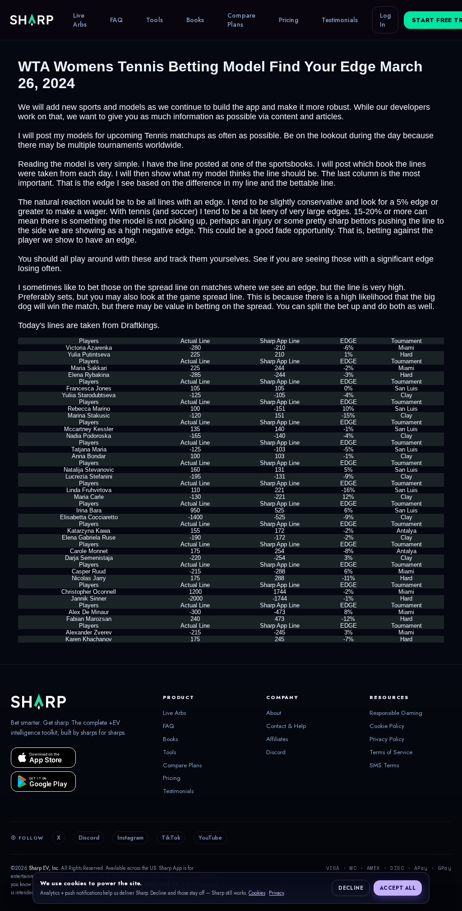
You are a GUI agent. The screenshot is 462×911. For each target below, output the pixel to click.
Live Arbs (80, 20)
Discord (276, 752)
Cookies (257, 893)
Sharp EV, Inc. (44, 868)
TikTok (171, 838)
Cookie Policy (387, 726)
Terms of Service (391, 752)
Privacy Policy (387, 739)
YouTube (210, 838)
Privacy (276, 893)
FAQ (116, 19)
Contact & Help (286, 726)
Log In (385, 20)
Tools (154, 19)
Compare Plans (241, 20)
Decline (350, 888)
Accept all (398, 888)
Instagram (130, 838)
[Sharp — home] (31, 20)
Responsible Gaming (396, 713)
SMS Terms (384, 765)
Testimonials (340, 19)
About (273, 713)
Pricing (288, 19)
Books (195, 19)
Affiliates (277, 739)
